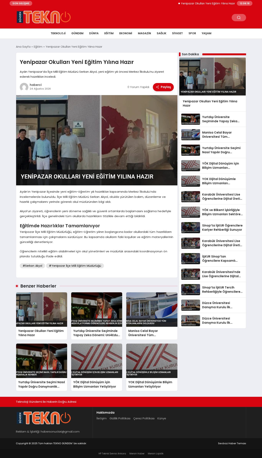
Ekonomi (125, 33)
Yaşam (206, 33)
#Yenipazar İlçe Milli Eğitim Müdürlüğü (75, 266)
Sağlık (161, 33)
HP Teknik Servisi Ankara (112, 453)
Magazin (144, 33)
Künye (161, 418)
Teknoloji (58, 33)
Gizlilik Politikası (120, 418)
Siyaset (177, 33)
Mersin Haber (136, 453)
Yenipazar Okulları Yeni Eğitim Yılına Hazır (197, 3)
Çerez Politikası (144, 418)
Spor (192, 33)
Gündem (77, 33)
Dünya (94, 33)
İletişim (101, 418)
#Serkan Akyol (32, 266)
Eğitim (109, 33)
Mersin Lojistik (155, 453)
